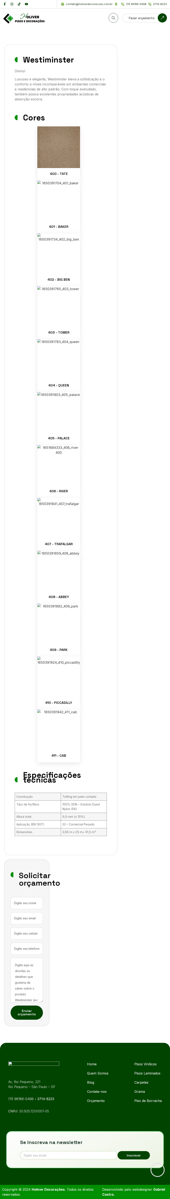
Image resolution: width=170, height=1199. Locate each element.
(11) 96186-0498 (21, 1099)
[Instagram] (11, 4)
